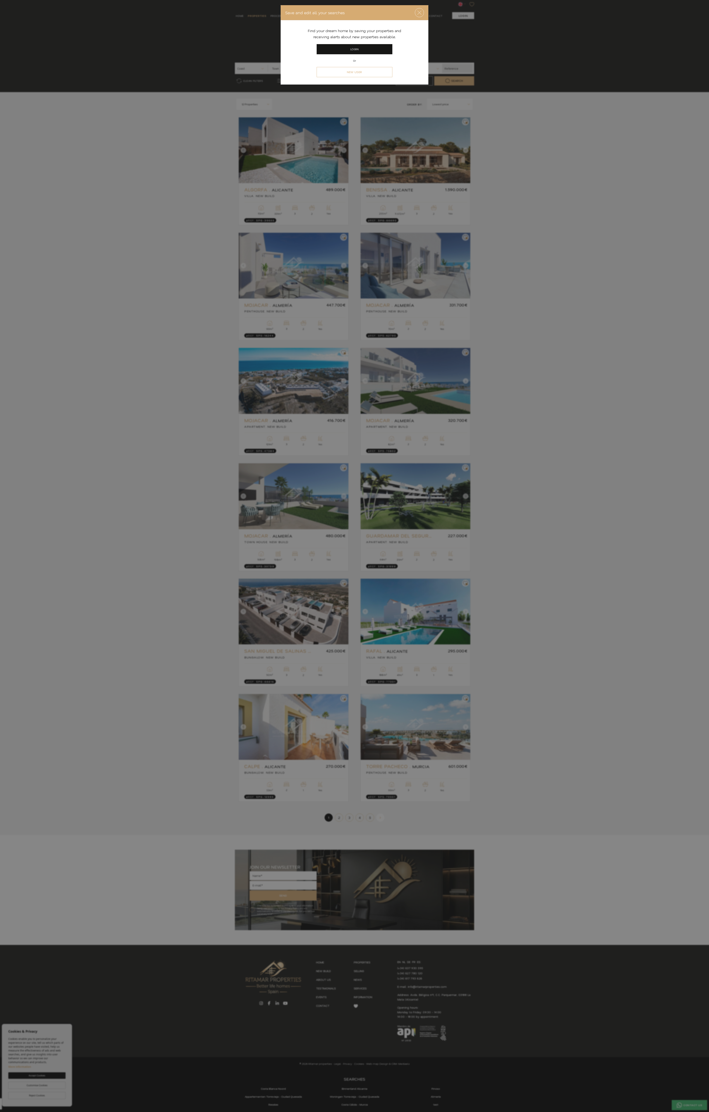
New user (354, 72)
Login (354, 49)
